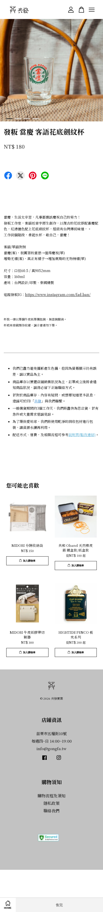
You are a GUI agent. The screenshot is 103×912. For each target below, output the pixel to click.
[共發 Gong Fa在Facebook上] (44, 760)
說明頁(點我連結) (82, 434)
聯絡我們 (52, 811)
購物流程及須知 (52, 796)
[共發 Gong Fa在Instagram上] (58, 760)
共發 (37, 400)
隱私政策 (52, 803)
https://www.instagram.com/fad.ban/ (57, 294)
